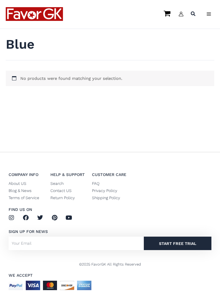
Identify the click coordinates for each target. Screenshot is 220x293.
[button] (193, 14)
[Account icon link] (181, 14)
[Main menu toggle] (208, 14)
